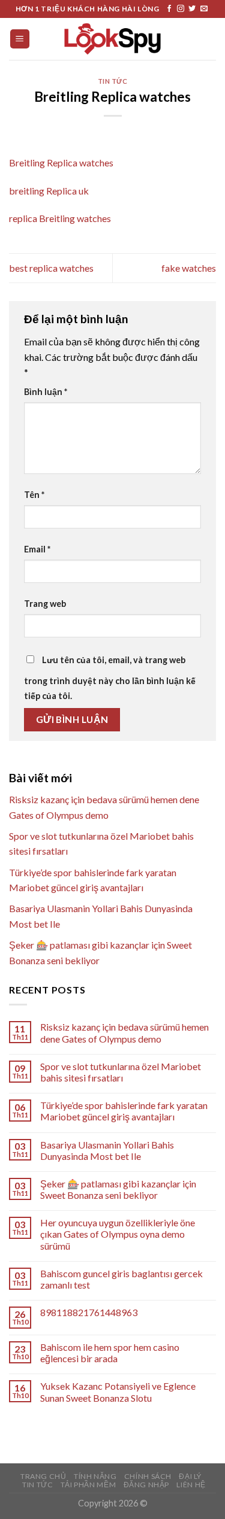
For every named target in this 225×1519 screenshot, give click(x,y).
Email (37, 549)
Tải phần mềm (88, 1484)
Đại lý (190, 1476)
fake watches (188, 268)
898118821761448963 (88, 1312)
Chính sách (148, 1476)
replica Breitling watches (60, 218)
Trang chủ (43, 1476)
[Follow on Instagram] (180, 9)
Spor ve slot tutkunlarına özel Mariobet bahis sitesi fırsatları (120, 1072)
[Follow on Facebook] (169, 9)
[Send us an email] (204, 9)
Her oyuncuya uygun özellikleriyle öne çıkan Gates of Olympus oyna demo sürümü (117, 1234)
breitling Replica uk (49, 190)
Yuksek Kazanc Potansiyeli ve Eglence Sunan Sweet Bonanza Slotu (118, 1391)
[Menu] (20, 39)
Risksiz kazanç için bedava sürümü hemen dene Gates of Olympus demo (124, 1032)
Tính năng (95, 1476)
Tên (34, 495)
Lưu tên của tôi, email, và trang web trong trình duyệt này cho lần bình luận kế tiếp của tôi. (110, 678)
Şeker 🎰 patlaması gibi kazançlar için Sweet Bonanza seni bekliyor (118, 1189)
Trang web (45, 604)
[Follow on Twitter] (192, 9)
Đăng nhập (147, 1484)
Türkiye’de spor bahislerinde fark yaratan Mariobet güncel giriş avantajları (124, 1110)
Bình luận (45, 392)
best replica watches (51, 268)
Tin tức (113, 81)
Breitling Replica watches (61, 162)
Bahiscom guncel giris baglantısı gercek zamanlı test (121, 1279)
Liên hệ (190, 1484)
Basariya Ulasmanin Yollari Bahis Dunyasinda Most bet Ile (107, 1150)
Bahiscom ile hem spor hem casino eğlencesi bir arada (109, 1352)
